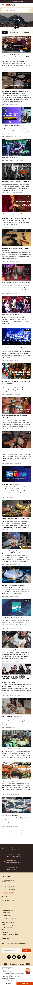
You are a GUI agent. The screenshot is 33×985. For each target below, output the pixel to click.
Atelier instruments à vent (8, 929)
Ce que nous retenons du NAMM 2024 (12, 617)
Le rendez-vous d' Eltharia (9, 682)
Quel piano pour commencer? (10, 781)
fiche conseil (26, 73)
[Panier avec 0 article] (30, 5)
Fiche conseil (20, 230)
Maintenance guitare (7, 927)
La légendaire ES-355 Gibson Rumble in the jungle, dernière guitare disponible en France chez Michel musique (16, 57)
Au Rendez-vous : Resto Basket (10, 314)
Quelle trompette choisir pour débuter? (13, 716)
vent (29, 196)
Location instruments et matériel (10, 932)
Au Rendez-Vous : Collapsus (10, 157)
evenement (27, 108)
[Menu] (3, 5)
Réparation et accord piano (9, 922)
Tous (4, 32)
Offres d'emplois (6, 915)
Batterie (19, 73)
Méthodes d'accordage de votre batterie (13, 585)
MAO (29, 533)
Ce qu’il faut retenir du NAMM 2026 (12, 125)
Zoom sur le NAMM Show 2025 (10, 484)
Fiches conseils (14, 32)
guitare (19, 164)
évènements (27, 731)
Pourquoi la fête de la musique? (11, 749)
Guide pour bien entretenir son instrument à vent (16, 518)
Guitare (28, 37)
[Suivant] (22, 832)
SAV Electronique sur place (8, 925)
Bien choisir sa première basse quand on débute (15, 181)
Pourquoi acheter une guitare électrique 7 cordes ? (16, 282)
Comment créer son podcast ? (10, 650)
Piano (19, 763)
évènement (27, 600)
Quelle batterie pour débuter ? (10, 815)
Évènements (26, 32)
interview (27, 140)
